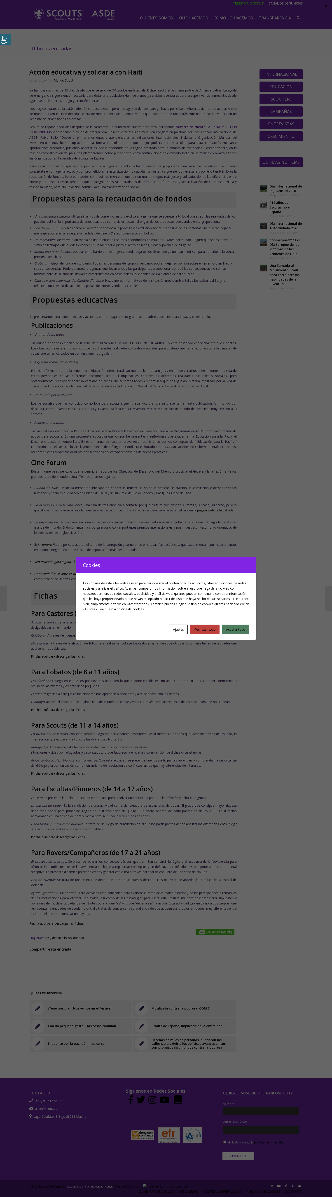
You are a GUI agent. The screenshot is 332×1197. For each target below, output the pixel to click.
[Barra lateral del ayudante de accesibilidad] (5, 39)
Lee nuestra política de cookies (121, 609)
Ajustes (178, 629)
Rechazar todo (205, 629)
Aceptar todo (235, 629)
